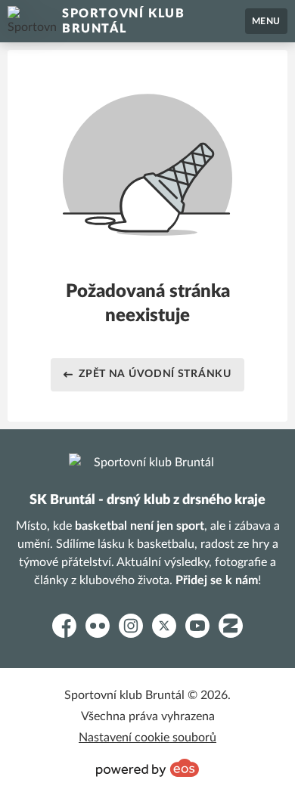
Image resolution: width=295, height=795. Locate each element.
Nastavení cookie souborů (147, 738)
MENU (266, 21)
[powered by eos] (147, 768)
